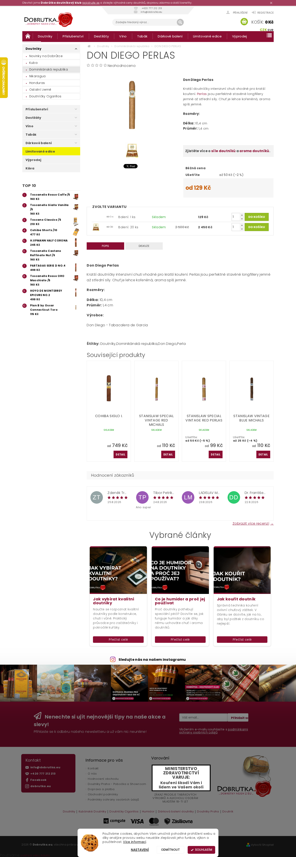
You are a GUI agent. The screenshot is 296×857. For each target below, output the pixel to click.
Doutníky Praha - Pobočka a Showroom (117, 784)
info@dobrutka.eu (45, 767)
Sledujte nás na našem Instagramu (152, 659)
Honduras (37, 83)
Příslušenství (73, 36)
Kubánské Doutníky (92, 812)
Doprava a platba (101, 789)
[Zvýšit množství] (242, 215)
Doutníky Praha (208, 812)
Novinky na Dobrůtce (46, 56)
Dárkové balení (170, 36)
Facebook (38, 780)
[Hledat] (180, 22)
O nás (92, 774)
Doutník (227, 812)
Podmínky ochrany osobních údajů (113, 800)
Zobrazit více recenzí (251, 523)
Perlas (202, 94)
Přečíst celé (118, 639)
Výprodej (239, 36)
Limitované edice (207, 36)
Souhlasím (203, 850)
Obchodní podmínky (103, 794)
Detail (120, 454)
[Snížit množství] (242, 219)
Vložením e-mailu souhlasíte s (213, 731)
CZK (263, 29)
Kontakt (93, 768)
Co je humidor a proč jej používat (180, 601)
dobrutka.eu (40, 786)
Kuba (33, 63)
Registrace (265, 12)
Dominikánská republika (48, 69)
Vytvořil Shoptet (262, 845)
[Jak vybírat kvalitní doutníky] (118, 569)
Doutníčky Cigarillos (45, 96)
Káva (30, 168)
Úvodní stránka (27, 36)
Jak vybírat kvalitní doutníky (113, 601)
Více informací (134, 842)
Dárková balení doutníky (176, 812)
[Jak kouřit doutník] (242, 569)
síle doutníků (223, 151)
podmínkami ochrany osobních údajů (213, 731)
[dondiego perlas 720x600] (96, 227)
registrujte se (90, 3)
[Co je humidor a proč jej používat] (180, 569)
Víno (123, 36)
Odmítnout (170, 850)
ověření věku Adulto (35, 855)
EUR (270, 30)
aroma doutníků (254, 151)
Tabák (142, 36)
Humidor (148, 812)
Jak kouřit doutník (236, 599)
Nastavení (140, 849)
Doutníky (45, 36)
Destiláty (101, 36)
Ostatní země (40, 89)
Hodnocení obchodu (103, 779)
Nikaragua (37, 76)
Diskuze (144, 246)
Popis (105, 246)
